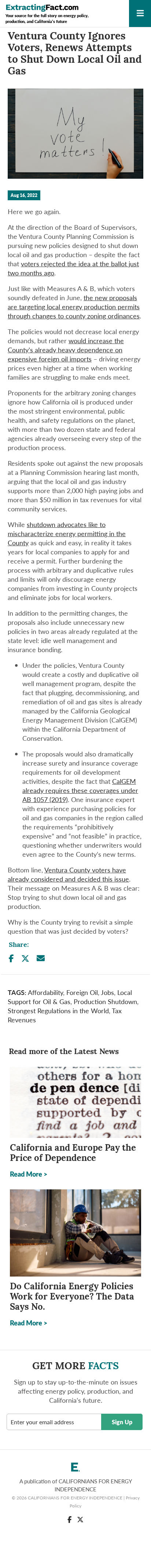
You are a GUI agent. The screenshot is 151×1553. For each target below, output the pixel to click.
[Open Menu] (140, 15)
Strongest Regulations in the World (58, 1010)
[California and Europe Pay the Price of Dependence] (75, 1102)
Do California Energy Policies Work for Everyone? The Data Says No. (72, 1297)
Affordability (45, 992)
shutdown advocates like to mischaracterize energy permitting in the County (67, 533)
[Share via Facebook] (11, 958)
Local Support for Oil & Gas (70, 997)
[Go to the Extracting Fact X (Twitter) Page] (80, 1519)
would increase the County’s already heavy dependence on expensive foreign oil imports (66, 349)
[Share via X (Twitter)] (25, 958)
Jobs (107, 992)
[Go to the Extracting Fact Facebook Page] (69, 1519)
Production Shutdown (105, 1001)
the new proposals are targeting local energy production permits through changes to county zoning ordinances (74, 306)
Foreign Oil (82, 992)
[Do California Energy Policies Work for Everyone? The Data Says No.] (75, 1233)
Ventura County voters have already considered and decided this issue (68, 874)
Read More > (28, 1173)
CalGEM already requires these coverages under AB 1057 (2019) (80, 790)
